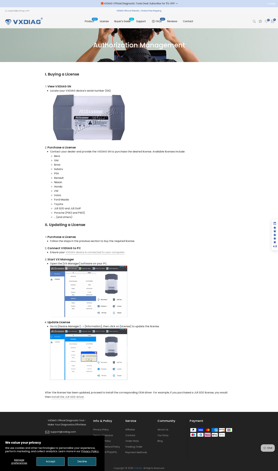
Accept (50, 461)
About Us (163, 429)
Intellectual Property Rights (105, 453)
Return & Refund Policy (106, 446)
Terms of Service (103, 435)
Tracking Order (133, 446)
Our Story (163, 435)
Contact (188, 21)
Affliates (130, 429)
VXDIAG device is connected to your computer (95, 252)
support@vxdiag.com (18, 10)
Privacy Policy (101, 429)
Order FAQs (132, 441)
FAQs (160, 21)
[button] (275, 234)
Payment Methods (136, 452)
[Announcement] (139, 3)
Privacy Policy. (90, 451)
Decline (82, 461)
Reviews (172, 21)
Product (91, 21)
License (104, 21)
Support (141, 21)
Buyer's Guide (123, 21)
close (7, 3)
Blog (160, 441)
